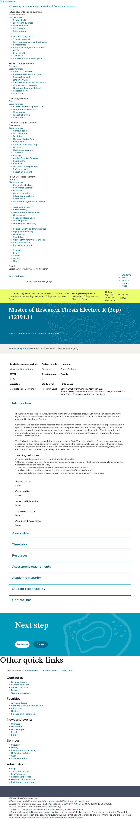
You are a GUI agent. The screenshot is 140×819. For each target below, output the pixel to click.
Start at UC (19, 53)
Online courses (20, 25)
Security (17, 163)
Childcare (18, 147)
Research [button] (13, 63)
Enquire (41, 644)
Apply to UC (67, 670)
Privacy (47, 809)
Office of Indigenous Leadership (29, 201)
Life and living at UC (23, 36)
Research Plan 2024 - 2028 (27, 74)
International (19, 31)
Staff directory (19, 774)
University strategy (23, 185)
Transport (18, 152)
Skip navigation (8, 1)
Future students (19, 682)
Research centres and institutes (29, 82)
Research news (20, 90)
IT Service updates (20, 753)
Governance (19, 215)
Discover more (16, 69)
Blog (13, 735)
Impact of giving (21, 115)
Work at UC (19, 234)
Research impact (21, 77)
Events (14, 732)
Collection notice (74, 809)
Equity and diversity (23, 231)
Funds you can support (24, 109)
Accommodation (19, 758)
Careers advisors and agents (27, 58)
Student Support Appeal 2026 (28, 106)
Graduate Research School (27, 88)
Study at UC (19, 20)
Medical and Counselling (23, 750)
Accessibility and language (39, 281)
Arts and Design (19, 703)
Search (12, 269)
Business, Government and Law (27, 705)
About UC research (23, 71)
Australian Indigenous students (29, 47)
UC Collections (21, 133)
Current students (50, 670)
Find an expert (18, 729)
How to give (19, 112)
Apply (16, 50)
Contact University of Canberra (29, 239)
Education (16, 708)
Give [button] (11, 98)
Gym (13, 755)
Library (16, 258)
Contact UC (15, 809)
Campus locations (22, 193)
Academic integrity (23, 207)
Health (14, 711)
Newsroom (16, 726)
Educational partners (23, 196)
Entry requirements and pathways (30, 42)
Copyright (27, 809)
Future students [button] (17, 12)
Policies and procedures (23, 782)
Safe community (21, 169)
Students (18, 250)
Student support (21, 39)
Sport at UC (19, 161)
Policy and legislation (24, 218)
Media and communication (26, 212)
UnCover (15, 724)
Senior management (23, 187)
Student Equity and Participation (29, 229)
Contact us (19, 93)
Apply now (22, 644)
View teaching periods (21, 369)
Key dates (18, 237)
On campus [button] (14, 122)
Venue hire (18, 141)
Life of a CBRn (20, 79)
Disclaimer (38, 809)
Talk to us (18, 55)
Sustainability (20, 209)
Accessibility (58, 809)
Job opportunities (20, 771)
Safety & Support (17, 276)
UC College (19, 28)
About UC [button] (14, 176)
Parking (17, 155)
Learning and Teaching (24, 223)
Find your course (25, 348)
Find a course (15, 17)
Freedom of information (23, 779)
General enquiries (20, 693)
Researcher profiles (21, 776)
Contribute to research (25, 85)
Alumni (16, 255)
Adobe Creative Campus (25, 158)
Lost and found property (25, 166)
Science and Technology (23, 714)
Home (12, 348)
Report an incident (22, 172)
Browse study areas (23, 23)
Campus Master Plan (23, 139)
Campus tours (20, 130)
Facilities (17, 136)
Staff (16, 253)
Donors (15, 690)
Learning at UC (20, 220)
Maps (15, 261)
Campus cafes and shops (26, 144)
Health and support (23, 150)
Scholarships (19, 44)
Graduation (19, 198)
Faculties (17, 190)
